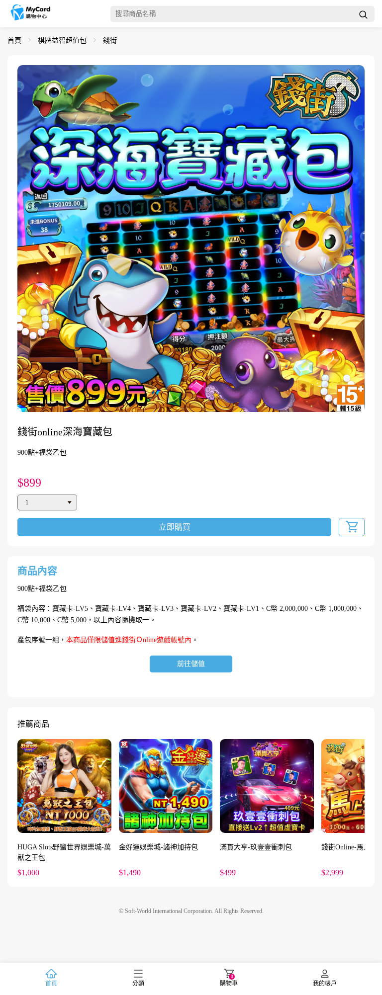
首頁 (14, 40)
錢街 (110, 40)
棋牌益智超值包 (62, 40)
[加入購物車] (352, 527)
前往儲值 (191, 663)
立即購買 (175, 527)
